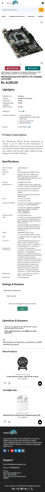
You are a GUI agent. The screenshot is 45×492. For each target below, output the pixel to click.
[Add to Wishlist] (41, 23)
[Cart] (42, 3)
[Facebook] (4, 450)
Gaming (40, 16)
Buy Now (34, 68)
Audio (4, 16)
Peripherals (15, 72)
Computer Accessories (17, 16)
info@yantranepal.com (17, 464)
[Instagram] (8, 450)
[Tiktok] (23, 450)
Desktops (31, 16)
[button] (2, 42)
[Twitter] (19, 450)
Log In (22, 309)
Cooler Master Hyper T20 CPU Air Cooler (22, 376)
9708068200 (14, 468)
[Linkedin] (15, 450)
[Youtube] (12, 450)
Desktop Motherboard (29, 72)
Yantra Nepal (5, 72)
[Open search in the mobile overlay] (22, 10)
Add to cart (14, 68)
